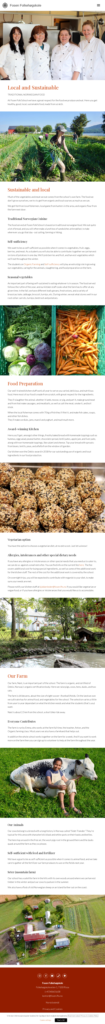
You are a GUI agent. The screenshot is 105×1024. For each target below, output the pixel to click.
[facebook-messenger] (65, 976)
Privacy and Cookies (52, 1009)
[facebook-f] (47, 976)
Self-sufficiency (52, 264)
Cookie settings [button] (45, 1020)
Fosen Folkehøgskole (25, 5)
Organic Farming (32, 264)
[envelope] (53, 976)
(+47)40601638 (52, 991)
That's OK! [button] (61, 1020)
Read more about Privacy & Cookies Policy (83, 1016)
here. (81, 565)
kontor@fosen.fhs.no (52, 995)
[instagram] (40, 976)
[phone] (59, 976)
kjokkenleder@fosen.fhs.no (53, 586)
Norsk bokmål (52, 1002)
